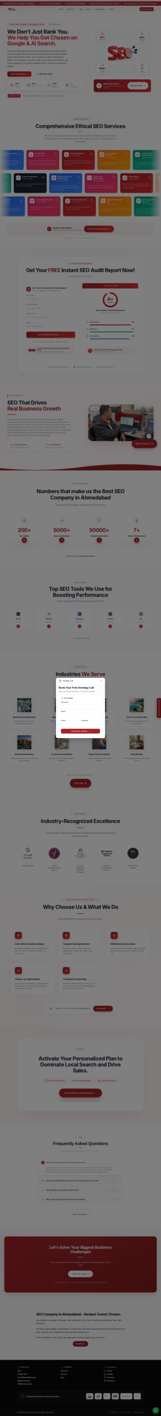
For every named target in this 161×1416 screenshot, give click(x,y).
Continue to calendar (79, 731)
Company (84, 720)
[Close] (101, 681)
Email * (63, 711)
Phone (63, 720)
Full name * (65, 702)
